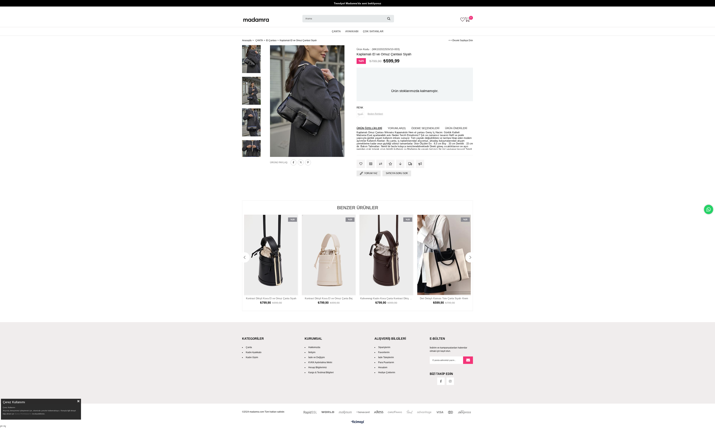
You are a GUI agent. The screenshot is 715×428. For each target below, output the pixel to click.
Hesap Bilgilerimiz (317, 367)
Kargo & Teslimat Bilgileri (321, 372)
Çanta (249, 347)
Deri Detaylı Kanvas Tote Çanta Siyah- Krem (444, 298)
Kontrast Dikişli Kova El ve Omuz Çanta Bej (328, 298)
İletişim (311, 352)
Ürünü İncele (291, 255)
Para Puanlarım (386, 362)
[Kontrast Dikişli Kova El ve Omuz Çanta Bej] (329, 255)
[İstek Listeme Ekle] (370, 164)
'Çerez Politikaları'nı (23, 414)
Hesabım (382, 367)
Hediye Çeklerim (386, 372)
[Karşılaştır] (380, 164)
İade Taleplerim (386, 357)
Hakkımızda (314, 347)
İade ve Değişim (316, 357)
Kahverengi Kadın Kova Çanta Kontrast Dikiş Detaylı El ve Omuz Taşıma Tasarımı (386, 298)
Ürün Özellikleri (369, 128)
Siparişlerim (384, 347)
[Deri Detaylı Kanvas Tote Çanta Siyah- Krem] (444, 255)
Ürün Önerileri (456, 128)
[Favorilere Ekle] (361, 164)
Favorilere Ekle (291, 247)
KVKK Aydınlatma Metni (320, 362)
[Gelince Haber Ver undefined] (420, 164)
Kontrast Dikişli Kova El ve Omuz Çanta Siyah (271, 298)
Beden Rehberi (375, 114)
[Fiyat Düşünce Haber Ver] (400, 164)
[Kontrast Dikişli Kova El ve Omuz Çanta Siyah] (271, 255)
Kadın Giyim (252, 357)
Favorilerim (384, 352)
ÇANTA (336, 31)
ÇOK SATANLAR (373, 31)
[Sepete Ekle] (291, 262)
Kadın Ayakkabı (253, 352)
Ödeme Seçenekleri (425, 128)
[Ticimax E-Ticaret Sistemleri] (357, 422)
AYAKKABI (351, 31)
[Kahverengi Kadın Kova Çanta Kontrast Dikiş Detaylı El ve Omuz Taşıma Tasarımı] (386, 255)
